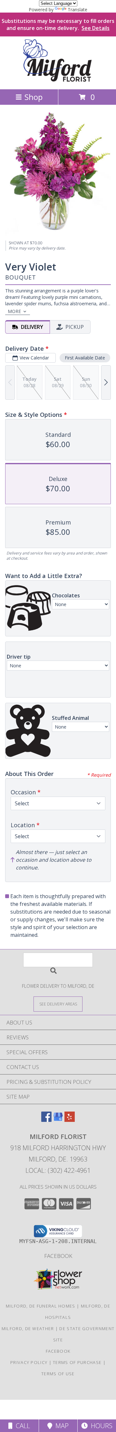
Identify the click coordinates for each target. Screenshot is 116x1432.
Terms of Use (58, 1374)
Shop (33, 97)
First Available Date (85, 358)
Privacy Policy (28, 1362)
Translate (77, 9)
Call (21, 1425)
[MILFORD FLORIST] (58, 80)
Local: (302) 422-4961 (58, 1170)
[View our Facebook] (46, 1119)
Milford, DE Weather (28, 1328)
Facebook (58, 1256)
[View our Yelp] (69, 1119)
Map (60, 1425)
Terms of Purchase (77, 1362)
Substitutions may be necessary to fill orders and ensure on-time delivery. (58, 24)
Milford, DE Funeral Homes (40, 1306)
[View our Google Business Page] (58, 1119)
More (14, 311)
